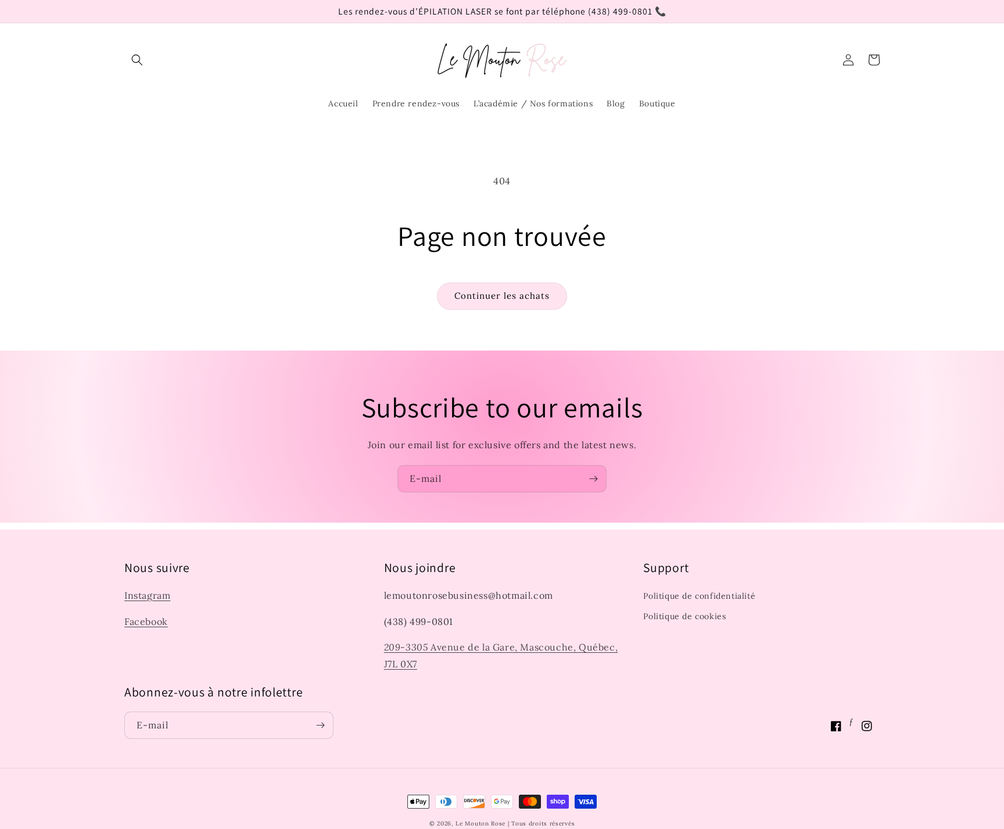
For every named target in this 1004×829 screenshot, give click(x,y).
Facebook (146, 621)
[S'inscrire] (593, 478)
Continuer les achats (502, 295)
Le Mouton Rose (480, 823)
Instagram (147, 595)
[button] (137, 60)
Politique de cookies (684, 616)
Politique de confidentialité (699, 596)
